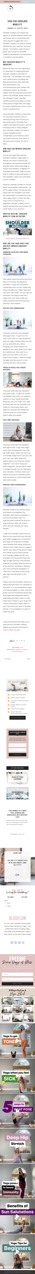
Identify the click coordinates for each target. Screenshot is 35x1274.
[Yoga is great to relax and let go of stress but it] (17, 1040)
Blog (8, 903)
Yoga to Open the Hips (11, 630)
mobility (25, 649)
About (9, 906)
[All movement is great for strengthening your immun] (17, 1181)
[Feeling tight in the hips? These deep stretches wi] (17, 1146)
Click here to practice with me (17, 239)
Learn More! (26, 2)
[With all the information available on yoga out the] (17, 1251)
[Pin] (22, 641)
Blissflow (17, 8)
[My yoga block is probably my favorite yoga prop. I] (17, 1005)
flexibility (19, 649)
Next (28, 658)
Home (6, 900)
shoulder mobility (17, 651)
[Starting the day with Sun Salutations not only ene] (17, 1216)
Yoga (21, 647)
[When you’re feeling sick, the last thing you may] (17, 1075)
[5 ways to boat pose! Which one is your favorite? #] (17, 1111)
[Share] (17, 641)
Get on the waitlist (17, 717)
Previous (8, 658)
